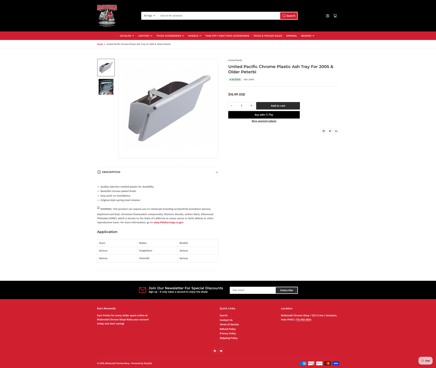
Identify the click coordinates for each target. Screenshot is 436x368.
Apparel (291, 35)
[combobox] (228, 16)
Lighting (143, 35)
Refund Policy (228, 329)
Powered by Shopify (141, 363)
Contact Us (226, 320)
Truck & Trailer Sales (267, 35)
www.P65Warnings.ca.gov (168, 222)
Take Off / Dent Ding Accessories (227, 35)
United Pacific (235, 60)
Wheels (193, 35)
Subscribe (286, 290)
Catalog (125, 35)
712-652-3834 (303, 319)
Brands (306, 35)
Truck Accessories (168, 35)
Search (224, 315)
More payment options (264, 121)
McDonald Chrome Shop (117, 363)
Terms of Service (229, 324)
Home (100, 44)
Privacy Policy (228, 333)
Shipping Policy (229, 338)
